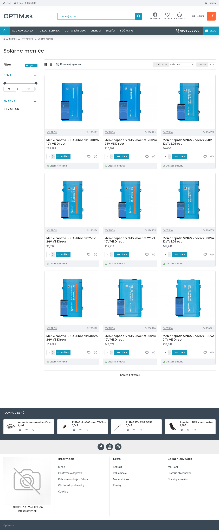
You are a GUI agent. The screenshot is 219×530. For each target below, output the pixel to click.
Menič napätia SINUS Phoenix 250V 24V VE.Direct (71, 240)
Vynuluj (32, 65)
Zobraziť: (202, 64)
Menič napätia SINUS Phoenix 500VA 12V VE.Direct (188, 240)
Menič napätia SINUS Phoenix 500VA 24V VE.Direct (72, 337)
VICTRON (52, 132)
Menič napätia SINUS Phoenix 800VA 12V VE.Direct (130, 337)
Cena (7, 75)
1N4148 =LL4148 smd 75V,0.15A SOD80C (89, 422)
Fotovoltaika (27, 38)
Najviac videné (13, 412)
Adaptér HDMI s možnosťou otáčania (197, 422)
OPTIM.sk (18, 16)
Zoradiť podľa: (161, 64)
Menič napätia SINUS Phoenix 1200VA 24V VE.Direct (131, 141)
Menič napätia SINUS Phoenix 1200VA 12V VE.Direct (72, 141)
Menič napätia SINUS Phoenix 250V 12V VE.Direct (187, 141)
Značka (9, 101)
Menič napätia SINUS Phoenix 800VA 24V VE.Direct (188, 337)
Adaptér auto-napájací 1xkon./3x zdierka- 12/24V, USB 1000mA (35, 422)
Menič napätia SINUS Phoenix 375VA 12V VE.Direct (130, 240)
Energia (13, 38)
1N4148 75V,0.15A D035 (139, 422)
